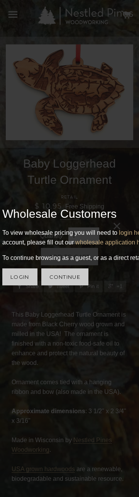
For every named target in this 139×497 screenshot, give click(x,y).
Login (19, 277)
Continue (64, 277)
